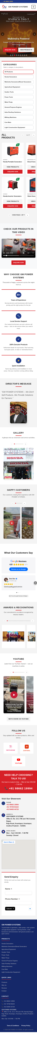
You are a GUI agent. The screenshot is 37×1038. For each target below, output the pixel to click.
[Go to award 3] (9, 620)
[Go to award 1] (7, 620)
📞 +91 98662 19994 (7, 1)
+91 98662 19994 (12, 804)
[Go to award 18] (27, 620)
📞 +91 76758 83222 (8, 1004)
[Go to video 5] (20, 503)
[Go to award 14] (22, 620)
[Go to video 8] (21, 672)
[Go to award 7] (14, 620)
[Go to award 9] (16, 620)
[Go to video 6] (21, 503)
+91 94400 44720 (12, 809)
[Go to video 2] (16, 503)
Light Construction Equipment (11, 972)
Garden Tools (6, 952)
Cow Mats (5, 969)
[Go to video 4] (16, 672)
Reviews (4, 988)
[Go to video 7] (20, 672)
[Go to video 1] (15, 503)
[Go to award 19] (28, 620)
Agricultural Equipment (9, 949)
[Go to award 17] (26, 620)
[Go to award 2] (8, 620)
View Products (26, 50)
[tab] (10, 55)
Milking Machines (7, 966)
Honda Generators (7, 943)
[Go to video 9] (22, 672)
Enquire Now (10, 50)
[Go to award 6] (13, 620)
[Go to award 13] (21, 620)
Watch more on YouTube (18, 719)
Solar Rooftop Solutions (9, 963)
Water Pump (5, 958)
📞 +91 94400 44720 (8, 1007)
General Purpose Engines (10, 960)
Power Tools (5, 955)
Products (4, 982)
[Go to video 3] (15, 672)
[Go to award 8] (15, 620)
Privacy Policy (25, 1025)
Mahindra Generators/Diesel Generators (14, 946)
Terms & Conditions (13, 1025)
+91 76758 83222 (12, 807)
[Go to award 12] (20, 620)
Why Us (4, 985)
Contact (4, 991)
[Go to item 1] (14, 443)
